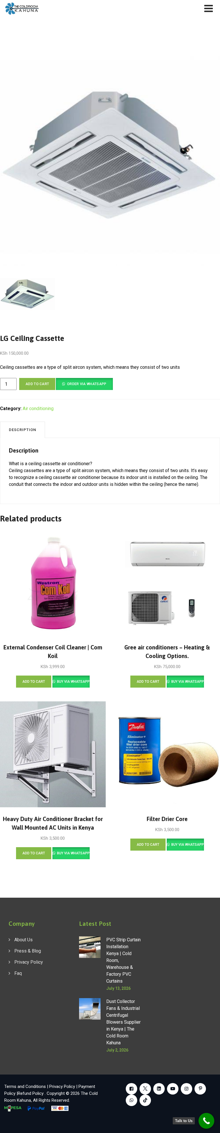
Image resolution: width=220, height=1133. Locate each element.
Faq (18, 973)
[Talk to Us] (206, 1121)
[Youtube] (172, 1089)
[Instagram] (186, 1089)
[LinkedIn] (159, 1089)
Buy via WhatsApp (73, 682)
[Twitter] (145, 1089)
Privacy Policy (28, 962)
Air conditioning (38, 408)
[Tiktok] (145, 1100)
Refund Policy (31, 1093)
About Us (23, 939)
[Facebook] (131, 1089)
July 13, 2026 (118, 988)
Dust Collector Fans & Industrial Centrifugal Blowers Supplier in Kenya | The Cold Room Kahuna (123, 1022)
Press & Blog (27, 951)
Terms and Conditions (25, 1086)
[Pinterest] (200, 1089)
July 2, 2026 (117, 1050)
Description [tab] (22, 430)
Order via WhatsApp (86, 384)
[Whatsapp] (131, 1100)
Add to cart (37, 384)
